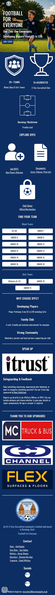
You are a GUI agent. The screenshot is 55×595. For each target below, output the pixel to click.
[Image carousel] (27, 432)
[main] (27, 18)
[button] (3, 3)
